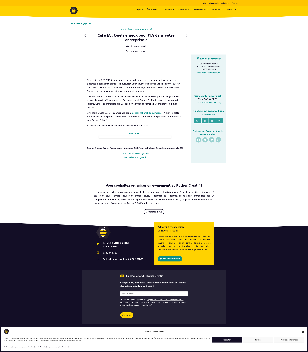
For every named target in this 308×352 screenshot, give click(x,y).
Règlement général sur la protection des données (20, 347)
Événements (152, 9)
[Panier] (205, 2)
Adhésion (225, 3)
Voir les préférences (289, 340)
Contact (234, 3)
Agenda (140, 9)
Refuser (258, 340)
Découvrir (168, 9)
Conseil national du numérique (147, 112)
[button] (303, 332)
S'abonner (127, 315)
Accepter (227, 340)
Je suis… (230, 9)
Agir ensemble (199, 9)
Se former (216, 9)
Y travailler (182, 9)
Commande (214, 3)
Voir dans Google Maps (208, 72)
